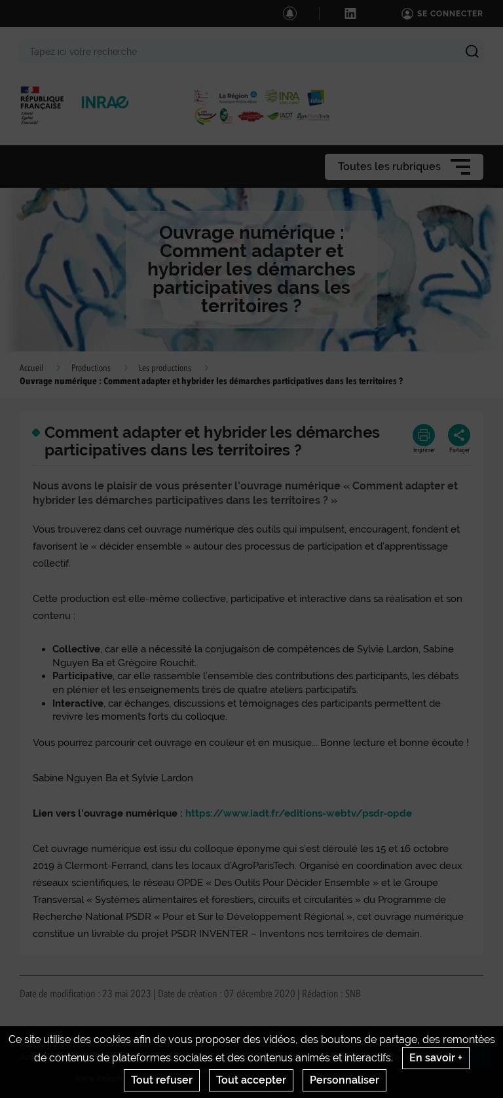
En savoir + (435, 1058)
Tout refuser (162, 1080)
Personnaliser (344, 1080)
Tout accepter (251, 1080)
